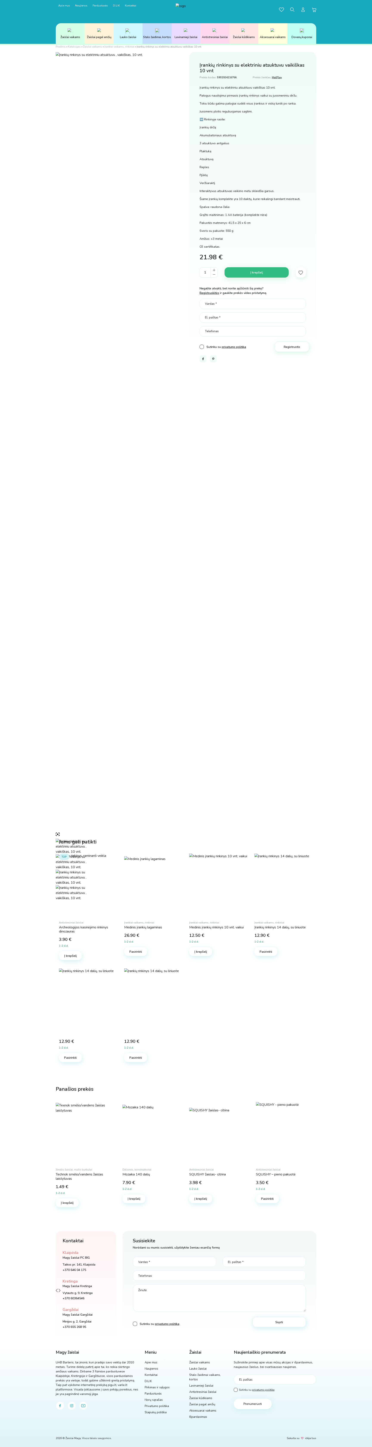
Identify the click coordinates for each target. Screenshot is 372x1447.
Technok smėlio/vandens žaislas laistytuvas (79, 1176)
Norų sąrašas (154, 1400)
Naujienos (81, 5)
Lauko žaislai (128, 37)
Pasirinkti (135, 952)
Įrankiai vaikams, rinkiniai (119, 46)
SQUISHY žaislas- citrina (207, 1174)
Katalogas (74, 46)
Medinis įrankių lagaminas (143, 927)
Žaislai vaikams (70, 37)
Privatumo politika (157, 1406)
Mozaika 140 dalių (136, 1174)
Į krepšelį (256, 272)
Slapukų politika (156, 1412)
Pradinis (61, 46)
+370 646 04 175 (74, 1270)
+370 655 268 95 (74, 1327)
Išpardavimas (198, 1417)
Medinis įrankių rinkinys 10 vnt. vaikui (216, 927)
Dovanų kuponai (301, 37)
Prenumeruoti (252, 1404)
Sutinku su (256, 1390)
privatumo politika (234, 347)
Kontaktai (130, 5)
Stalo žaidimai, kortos (157, 37)
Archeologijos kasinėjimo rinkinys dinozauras (83, 929)
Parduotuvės (100, 5)
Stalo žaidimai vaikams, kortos (205, 1377)
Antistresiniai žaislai (215, 37)
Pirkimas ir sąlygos (157, 1387)
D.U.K (116, 5)
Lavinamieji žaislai (186, 37)
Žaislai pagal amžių (99, 37)
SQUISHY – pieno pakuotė (276, 1174)
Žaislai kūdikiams (244, 37)
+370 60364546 (73, 1298)
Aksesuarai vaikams (273, 37)
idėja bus (310, 1438)
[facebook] (60, 1405)
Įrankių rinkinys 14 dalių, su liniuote (280, 927)
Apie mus (64, 5)
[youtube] (83, 1405)
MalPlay (277, 77)
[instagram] (71, 1405)
